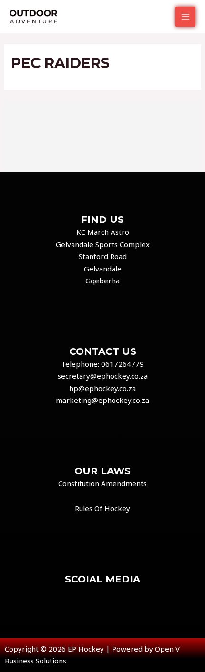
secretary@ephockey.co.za (103, 376)
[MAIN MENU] (185, 17)
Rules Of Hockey (102, 508)
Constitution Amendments (102, 483)
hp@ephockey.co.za (102, 388)
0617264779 (122, 364)
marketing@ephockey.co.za (102, 400)
